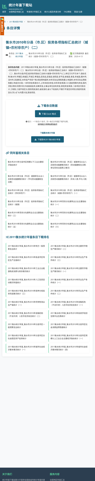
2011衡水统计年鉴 (16, 22)
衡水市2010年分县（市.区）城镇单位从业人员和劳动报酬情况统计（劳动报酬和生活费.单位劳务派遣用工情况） (69, 165)
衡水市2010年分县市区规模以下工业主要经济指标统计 (26, 163)
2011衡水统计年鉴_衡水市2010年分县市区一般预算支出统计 (26, 326)
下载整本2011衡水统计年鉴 (49, 139)
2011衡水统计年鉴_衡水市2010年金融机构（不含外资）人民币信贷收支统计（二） (25, 314)
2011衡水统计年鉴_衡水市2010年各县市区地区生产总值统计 (26, 258)
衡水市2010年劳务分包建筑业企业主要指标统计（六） (68, 225)
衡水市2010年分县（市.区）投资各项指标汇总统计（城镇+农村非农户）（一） (69, 192)
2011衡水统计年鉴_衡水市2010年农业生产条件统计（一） (69, 281)
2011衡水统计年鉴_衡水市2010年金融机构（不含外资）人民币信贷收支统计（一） (68, 303)
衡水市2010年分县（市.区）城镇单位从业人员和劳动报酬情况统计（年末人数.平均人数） (69, 177)
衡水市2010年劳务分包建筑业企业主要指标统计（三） (26, 214)
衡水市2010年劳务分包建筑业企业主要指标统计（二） (68, 214)
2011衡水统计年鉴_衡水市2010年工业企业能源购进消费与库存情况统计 (26, 270)
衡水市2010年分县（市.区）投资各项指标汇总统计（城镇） (26, 203)
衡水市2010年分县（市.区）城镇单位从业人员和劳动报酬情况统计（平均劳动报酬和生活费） (26, 179)
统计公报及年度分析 (52, 11)
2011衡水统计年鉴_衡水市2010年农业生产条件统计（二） (69, 292)
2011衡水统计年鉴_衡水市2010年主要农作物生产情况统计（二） (69, 247)
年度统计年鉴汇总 (34, 11)
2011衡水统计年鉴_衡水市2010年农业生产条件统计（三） (69, 258)
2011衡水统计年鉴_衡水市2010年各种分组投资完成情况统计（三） (26, 292)
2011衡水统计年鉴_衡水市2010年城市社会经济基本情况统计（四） (69, 348)
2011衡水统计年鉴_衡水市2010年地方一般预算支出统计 (26, 247)
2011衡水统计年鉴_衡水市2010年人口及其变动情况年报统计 (26, 281)
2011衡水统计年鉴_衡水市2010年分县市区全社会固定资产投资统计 (26, 337)
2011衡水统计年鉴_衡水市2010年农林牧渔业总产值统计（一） (26, 303)
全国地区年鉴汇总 (16, 11)
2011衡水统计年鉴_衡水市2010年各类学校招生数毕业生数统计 (69, 314)
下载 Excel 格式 (49, 113)
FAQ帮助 (67, 11)
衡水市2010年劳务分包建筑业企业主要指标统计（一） (68, 203)
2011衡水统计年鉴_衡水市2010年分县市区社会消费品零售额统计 (69, 326)
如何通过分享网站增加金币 (47, 124)
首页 (4, 11)
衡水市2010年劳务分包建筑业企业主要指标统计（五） (26, 225)
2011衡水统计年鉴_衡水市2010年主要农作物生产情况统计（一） (69, 270)
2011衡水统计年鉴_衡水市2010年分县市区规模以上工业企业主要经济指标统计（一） (69, 337)
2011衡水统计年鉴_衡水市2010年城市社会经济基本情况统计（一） (26, 348)
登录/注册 (78, 11)
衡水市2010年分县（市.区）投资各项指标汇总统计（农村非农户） (26, 192)
